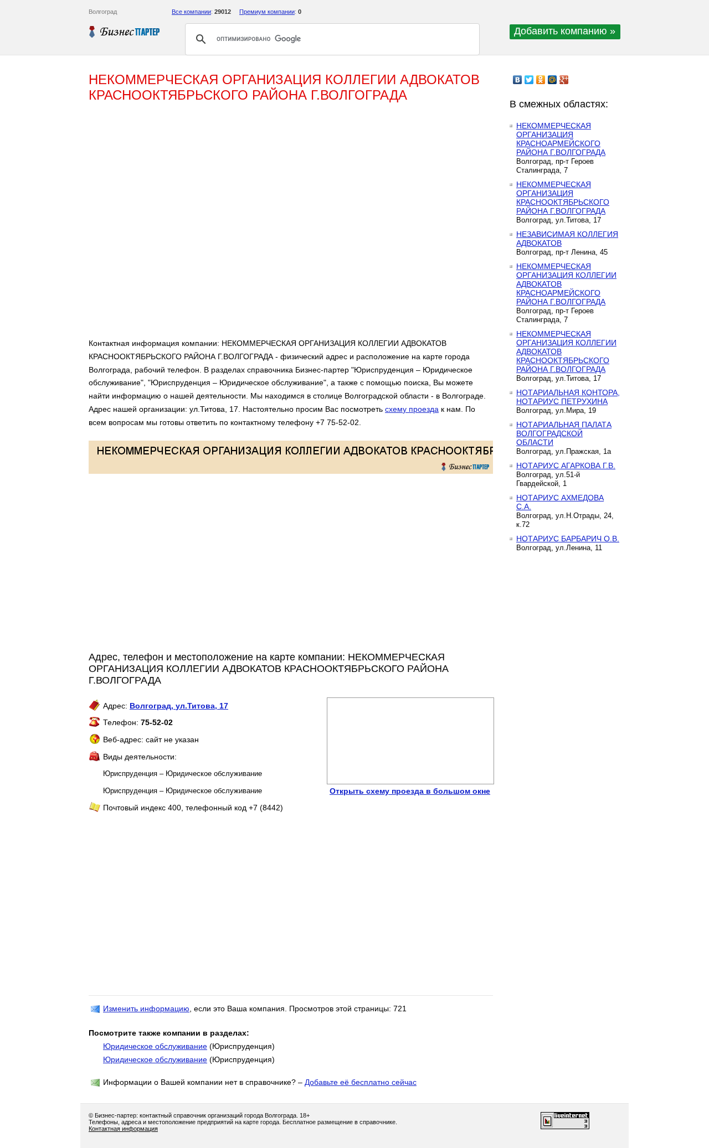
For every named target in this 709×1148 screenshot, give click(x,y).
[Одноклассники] (541, 80)
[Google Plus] (564, 80)
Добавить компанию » (564, 31)
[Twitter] (529, 80)
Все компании (191, 11)
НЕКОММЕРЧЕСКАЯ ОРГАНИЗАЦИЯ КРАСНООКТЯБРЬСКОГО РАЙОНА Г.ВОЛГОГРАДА (562, 197)
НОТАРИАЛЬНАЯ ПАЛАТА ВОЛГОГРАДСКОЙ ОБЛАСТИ (564, 433)
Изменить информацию (146, 1008)
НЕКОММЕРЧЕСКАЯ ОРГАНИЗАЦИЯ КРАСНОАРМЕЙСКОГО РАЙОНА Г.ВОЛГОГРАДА (560, 139)
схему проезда (412, 409)
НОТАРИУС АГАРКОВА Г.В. (565, 465)
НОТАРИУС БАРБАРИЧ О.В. (567, 538)
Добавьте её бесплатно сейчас (361, 1082)
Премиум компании (267, 11)
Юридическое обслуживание (155, 1046)
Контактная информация (123, 1128)
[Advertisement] (249, 224)
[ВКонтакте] (517, 80)
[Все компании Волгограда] (125, 31)
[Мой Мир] (552, 80)
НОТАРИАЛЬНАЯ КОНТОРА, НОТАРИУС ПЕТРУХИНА (568, 397)
